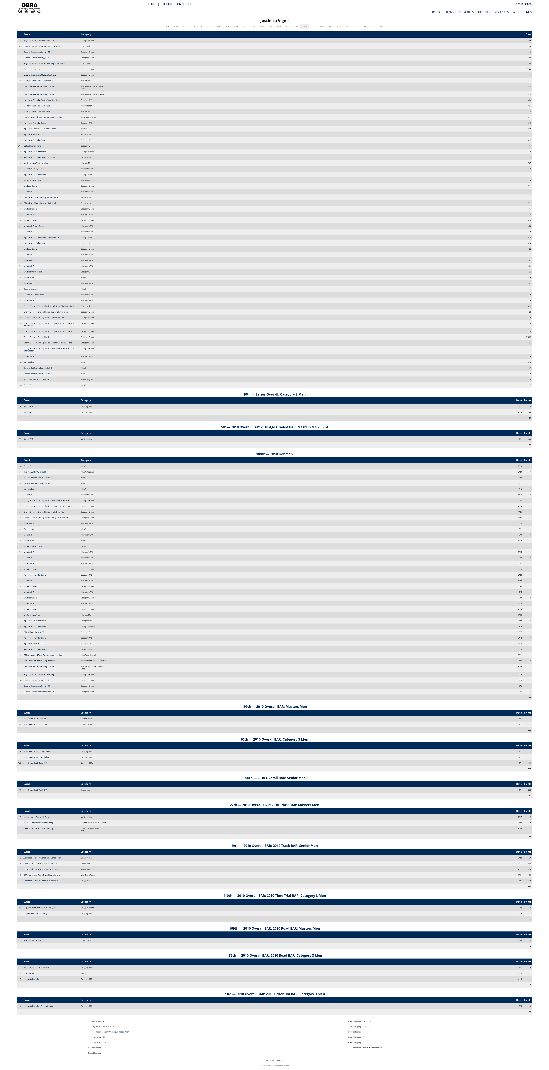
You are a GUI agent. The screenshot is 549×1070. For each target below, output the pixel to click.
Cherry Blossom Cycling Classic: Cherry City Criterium (46, 312)
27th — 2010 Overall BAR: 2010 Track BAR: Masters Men (274, 805)
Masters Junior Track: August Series (38, 80)
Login (280, 1060)
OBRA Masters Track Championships (39, 86)
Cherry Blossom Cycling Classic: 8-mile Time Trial (44, 317)
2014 (270, 26)
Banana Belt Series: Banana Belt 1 (38, 373)
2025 (176, 26)
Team (98, 1032)
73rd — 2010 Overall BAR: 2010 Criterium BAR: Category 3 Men (274, 994)
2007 (330, 26)
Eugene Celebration (32, 69)
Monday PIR (29, 191)
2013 (279, 26)
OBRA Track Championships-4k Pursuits (40, 203)
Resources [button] (501, 12)
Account (270, 1060)
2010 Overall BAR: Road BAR (35, 724)
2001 (382, 26)
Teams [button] (450, 12)
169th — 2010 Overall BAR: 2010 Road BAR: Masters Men (274, 928)
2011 (296, 26)
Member (357, 1047)
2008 (322, 26)
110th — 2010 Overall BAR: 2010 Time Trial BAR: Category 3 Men (274, 895)
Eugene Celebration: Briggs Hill (36, 57)
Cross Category (354, 1032)
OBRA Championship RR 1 (35, 146)
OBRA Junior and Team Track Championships (43, 117)
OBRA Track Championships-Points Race (41, 197)
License (97, 1042)
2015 (262, 26)
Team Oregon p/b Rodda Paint (116, 1032)
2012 (287, 26)
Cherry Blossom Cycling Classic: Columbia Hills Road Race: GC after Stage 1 (49, 349)
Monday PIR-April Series (34, 294)
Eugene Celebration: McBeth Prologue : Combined (45, 63)
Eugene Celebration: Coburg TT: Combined (42, 46)
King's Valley (29, 362)
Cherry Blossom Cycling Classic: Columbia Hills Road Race (48, 342)
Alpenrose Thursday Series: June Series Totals (43, 237)
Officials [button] (484, 12)
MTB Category (354, 1021)
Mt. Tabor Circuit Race (33, 271)
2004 (356, 26)
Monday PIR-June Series (34, 226)
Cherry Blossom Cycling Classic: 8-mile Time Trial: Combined (49, 306)
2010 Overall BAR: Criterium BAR (36, 751)
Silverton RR (29, 277)
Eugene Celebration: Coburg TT (37, 52)
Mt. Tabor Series (30, 186)
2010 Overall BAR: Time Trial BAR (37, 757)
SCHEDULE (166, 4)
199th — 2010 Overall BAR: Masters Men (274, 706)
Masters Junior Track (32, 180)
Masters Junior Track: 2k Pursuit (37, 111)
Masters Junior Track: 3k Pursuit (37, 105)
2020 (219, 26)
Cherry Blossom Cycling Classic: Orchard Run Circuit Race (48, 331)
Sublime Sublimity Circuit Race (36, 379)
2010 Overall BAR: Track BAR (35, 718)
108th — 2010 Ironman (274, 454)
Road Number (94, 1047)
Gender (97, 1037)
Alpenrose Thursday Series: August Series (41, 100)
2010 (305, 26)
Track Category (354, 1042)
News (529, 12)
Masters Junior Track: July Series (37, 163)
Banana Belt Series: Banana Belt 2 (38, 368)
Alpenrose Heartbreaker (34, 134)
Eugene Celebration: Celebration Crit (39, 40)
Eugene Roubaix (30, 289)
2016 (253, 26)
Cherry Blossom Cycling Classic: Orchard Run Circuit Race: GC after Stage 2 (49, 324)
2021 (210, 26)
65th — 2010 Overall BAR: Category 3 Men (274, 739)
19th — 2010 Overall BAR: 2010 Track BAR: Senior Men (274, 845)
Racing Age (96, 1021)
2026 (167, 26)
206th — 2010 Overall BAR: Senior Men (274, 777)
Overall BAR (28, 439)
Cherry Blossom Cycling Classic (37, 337)
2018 (236, 26)
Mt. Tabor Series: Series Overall (36, 967)
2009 (313, 26)
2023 (193, 26)
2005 (347, 26)
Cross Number (94, 1053)
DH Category (355, 1026)
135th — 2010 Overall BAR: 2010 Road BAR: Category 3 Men (274, 955)
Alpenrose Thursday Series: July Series (39, 157)
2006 (339, 26)
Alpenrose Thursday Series (35, 123)
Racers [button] (437, 12)
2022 (202, 26)
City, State (96, 1026)
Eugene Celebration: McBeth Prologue (40, 75)
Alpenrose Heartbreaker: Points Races (40, 128)
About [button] (517, 12)
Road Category (354, 1037)
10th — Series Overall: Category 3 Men (274, 394)
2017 (244, 26)
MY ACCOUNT (524, 4)
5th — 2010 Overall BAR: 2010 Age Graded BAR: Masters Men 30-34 (274, 427)
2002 (373, 26)
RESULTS (152, 4)
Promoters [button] (466, 12)
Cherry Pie (28, 385)
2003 (365, 26)
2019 (227, 26)
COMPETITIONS (185, 4)
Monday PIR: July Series (33, 168)
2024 (184, 26)
